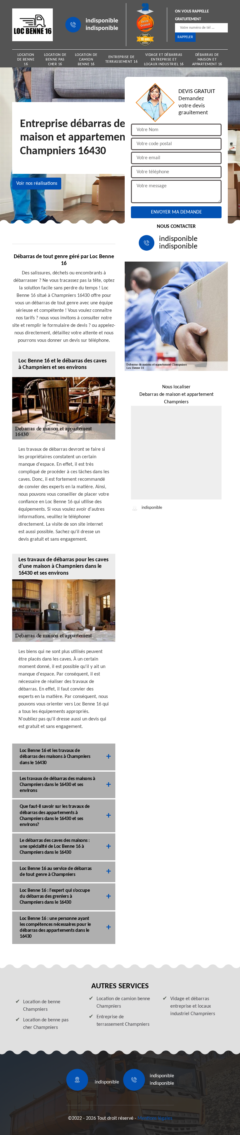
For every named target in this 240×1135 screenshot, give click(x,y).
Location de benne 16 (25, 59)
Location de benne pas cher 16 (55, 59)
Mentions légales (155, 1118)
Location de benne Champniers (41, 1006)
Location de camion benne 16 (86, 59)
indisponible (102, 21)
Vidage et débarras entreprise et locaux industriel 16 (164, 59)
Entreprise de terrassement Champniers (123, 1021)
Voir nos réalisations (36, 183)
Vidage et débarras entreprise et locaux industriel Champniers (192, 1006)
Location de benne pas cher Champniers (45, 1024)
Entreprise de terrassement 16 (121, 59)
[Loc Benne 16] (32, 24)
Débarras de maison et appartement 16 (207, 59)
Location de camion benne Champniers (123, 1002)
